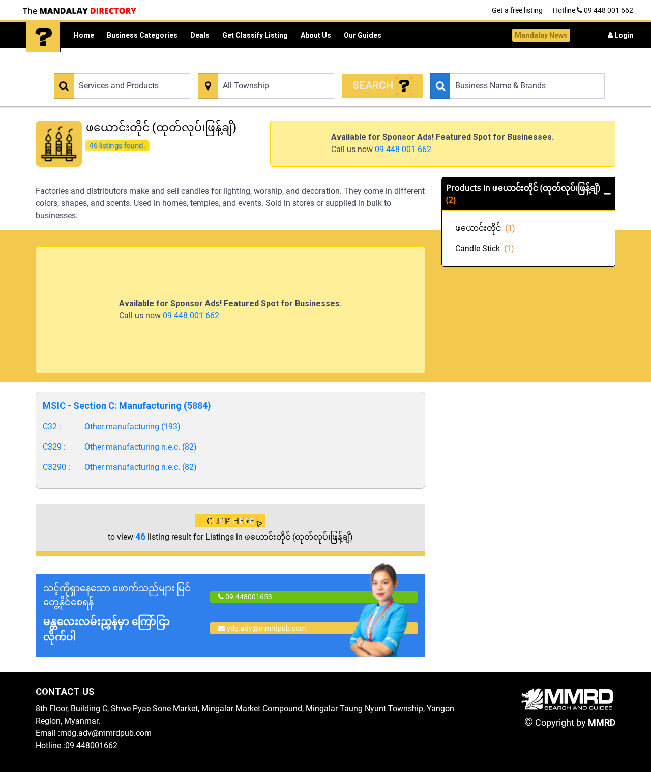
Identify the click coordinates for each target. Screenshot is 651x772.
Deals (200, 35)
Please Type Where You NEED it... (246, 67)
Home (84, 35)
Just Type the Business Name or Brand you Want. (502, 67)
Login (623, 35)
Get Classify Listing (255, 35)
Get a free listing (517, 10)
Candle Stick (484, 248)
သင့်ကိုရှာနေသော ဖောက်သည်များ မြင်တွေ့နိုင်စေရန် (117, 613)
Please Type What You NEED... (97, 67)
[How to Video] (404, 86)
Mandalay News (541, 35)
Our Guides (362, 35)
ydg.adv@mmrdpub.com (266, 628)
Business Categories (142, 35)
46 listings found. (116, 145)
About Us (316, 35)
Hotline (593, 10)
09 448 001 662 (403, 149)
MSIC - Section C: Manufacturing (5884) (127, 405)
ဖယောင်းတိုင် (485, 228)
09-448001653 (248, 596)
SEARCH (374, 85)
